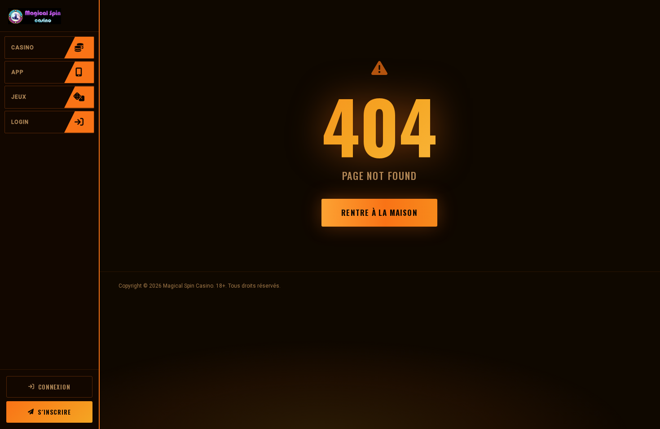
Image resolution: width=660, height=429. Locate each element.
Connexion (54, 386)
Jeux (18, 97)
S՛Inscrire (54, 411)
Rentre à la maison (379, 212)
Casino (22, 47)
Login (20, 122)
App (17, 72)
